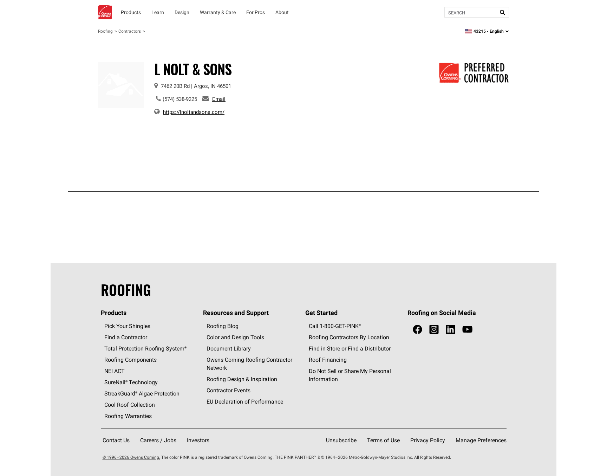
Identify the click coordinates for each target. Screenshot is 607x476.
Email (219, 99)
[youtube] (467, 329)
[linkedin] (450, 329)
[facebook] (417, 329)
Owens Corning (105, 12)
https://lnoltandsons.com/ (193, 112)
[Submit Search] (502, 12)
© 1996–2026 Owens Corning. (131, 457)
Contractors (129, 31)
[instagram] (434, 329)
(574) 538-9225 (180, 99)
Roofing (105, 31)
